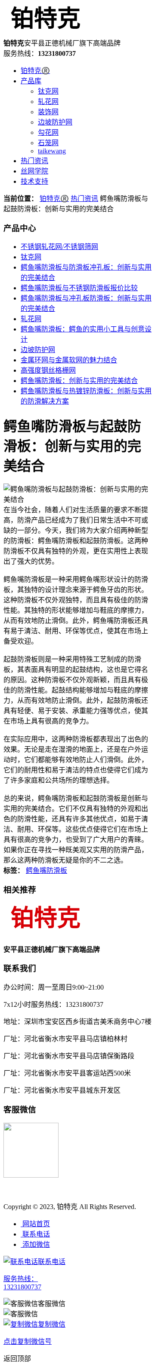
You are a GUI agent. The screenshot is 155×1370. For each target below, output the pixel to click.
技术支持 (34, 181)
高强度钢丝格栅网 (48, 370)
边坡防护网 (55, 122)
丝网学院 (34, 171)
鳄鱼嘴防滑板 (46, 870)
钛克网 (48, 91)
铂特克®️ (35, 70)
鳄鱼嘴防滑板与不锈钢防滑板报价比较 (79, 288)
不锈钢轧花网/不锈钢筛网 (59, 246)
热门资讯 (34, 160)
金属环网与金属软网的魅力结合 (69, 360)
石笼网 (48, 142)
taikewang (52, 151)
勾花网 (48, 132)
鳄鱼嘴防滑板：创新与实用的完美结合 (79, 380)
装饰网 (48, 111)
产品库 (31, 81)
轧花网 (48, 101)
